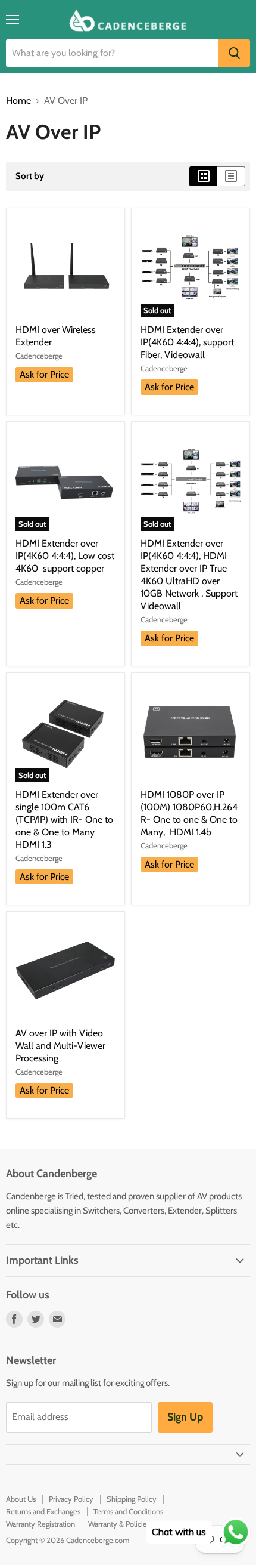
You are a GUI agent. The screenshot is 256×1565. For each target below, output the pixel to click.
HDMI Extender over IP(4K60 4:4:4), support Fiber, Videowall (187, 342)
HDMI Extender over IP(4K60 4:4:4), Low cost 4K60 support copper (64, 556)
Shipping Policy (132, 1499)
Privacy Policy (71, 1499)
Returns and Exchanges (43, 1511)
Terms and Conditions (128, 1511)
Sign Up (185, 1417)
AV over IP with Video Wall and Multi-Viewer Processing (60, 1045)
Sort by (29, 176)
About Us (21, 1499)
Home (18, 100)
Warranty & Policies (119, 1524)
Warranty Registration (40, 1524)
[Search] (234, 53)
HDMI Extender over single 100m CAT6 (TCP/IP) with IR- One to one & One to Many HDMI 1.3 (64, 819)
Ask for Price (44, 374)
